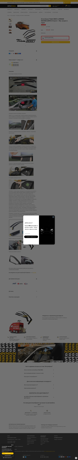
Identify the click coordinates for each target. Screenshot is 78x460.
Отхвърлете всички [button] (8, 455)
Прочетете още (6, 451)
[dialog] (7, 451)
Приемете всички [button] (7, 453)
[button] (8, 457)
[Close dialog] (53, 217)
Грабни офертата (31, 236)
